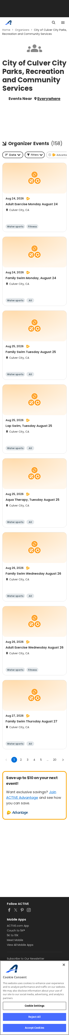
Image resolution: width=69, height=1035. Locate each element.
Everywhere (48, 98)
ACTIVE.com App (18, 926)
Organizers (22, 30)
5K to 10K (12, 935)
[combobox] (12, 155)
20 (54, 760)
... (47, 760)
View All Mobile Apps (20, 945)
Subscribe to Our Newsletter (25, 959)
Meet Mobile (15, 940)
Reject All (34, 1017)
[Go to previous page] (6, 760)
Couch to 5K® (16, 930)
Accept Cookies (34, 1027)
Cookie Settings (34, 1005)
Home (6, 30)
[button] (35, 155)
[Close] (64, 965)
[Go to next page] (63, 760)
